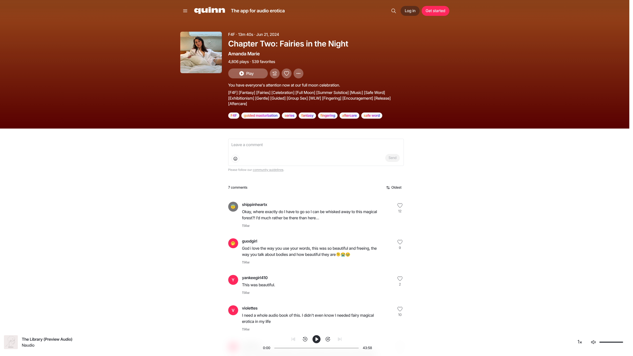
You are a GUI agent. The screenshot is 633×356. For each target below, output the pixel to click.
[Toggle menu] (185, 11)
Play (249, 73)
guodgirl (249, 241)
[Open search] (394, 11)
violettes (250, 308)
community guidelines (268, 170)
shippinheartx (254, 204)
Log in (410, 10)
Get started (435, 10)
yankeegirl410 (255, 277)
